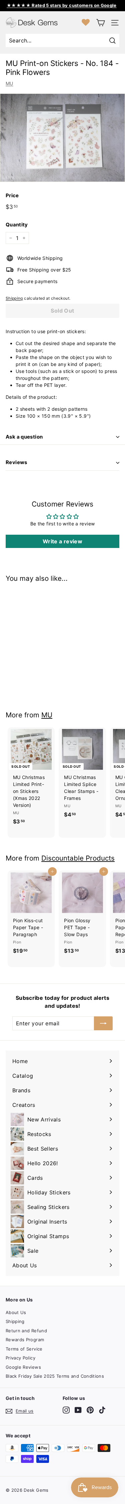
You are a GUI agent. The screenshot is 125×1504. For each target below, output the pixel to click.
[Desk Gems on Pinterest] (90, 1410)
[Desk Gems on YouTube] (78, 1410)
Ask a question (24, 437)
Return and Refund (26, 1330)
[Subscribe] (103, 1023)
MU (9, 83)
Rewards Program (25, 1339)
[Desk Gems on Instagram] (66, 1410)
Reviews (16, 462)
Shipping (14, 298)
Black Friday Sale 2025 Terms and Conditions (55, 1376)
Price (12, 195)
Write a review (62, 541)
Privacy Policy (20, 1357)
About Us (16, 1312)
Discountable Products (78, 858)
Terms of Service (24, 1349)
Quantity (17, 224)
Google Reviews (23, 1367)
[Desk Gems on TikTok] (102, 1410)
